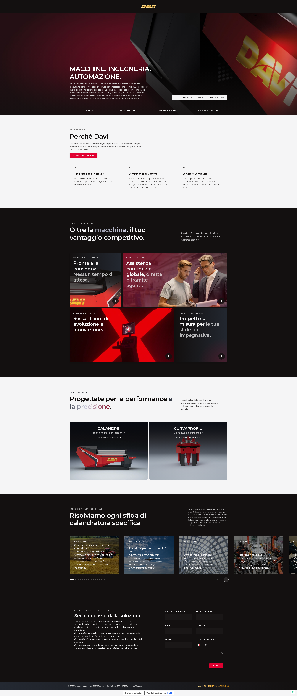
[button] (72, 579)
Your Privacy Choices (156, 693)
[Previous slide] (219, 579)
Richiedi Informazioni (83, 155)
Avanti (216, 666)
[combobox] (178, 617)
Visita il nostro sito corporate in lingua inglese (199, 97)
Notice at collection (134, 693)
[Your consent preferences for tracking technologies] (293, 692)
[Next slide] (226, 579)
